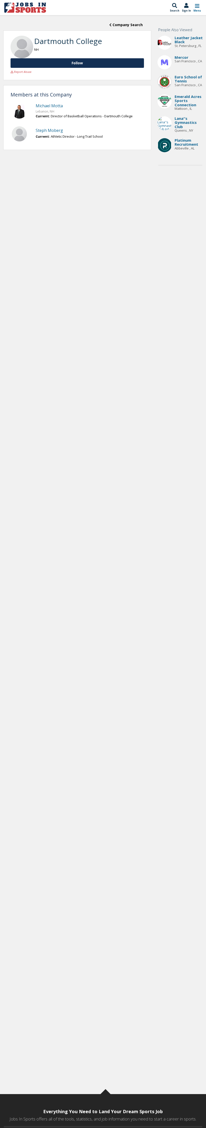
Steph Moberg (49, 130)
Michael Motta (49, 106)
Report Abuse (22, 72)
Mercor (181, 57)
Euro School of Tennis (188, 79)
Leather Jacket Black (189, 39)
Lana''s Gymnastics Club (186, 122)
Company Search (127, 24)
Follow (77, 63)
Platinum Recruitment (186, 142)
